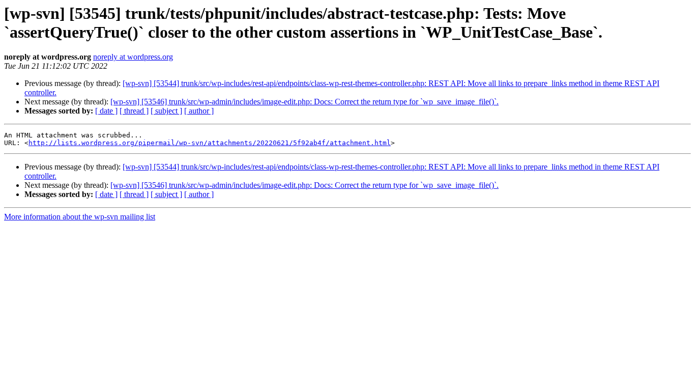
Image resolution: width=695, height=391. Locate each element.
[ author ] (199, 110)
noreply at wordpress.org (133, 56)
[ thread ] (134, 110)
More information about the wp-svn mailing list (79, 216)
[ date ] (106, 110)
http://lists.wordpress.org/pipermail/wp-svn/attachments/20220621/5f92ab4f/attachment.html (209, 143)
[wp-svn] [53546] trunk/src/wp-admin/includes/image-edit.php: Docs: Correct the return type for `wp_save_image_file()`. (304, 101)
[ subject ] (166, 110)
